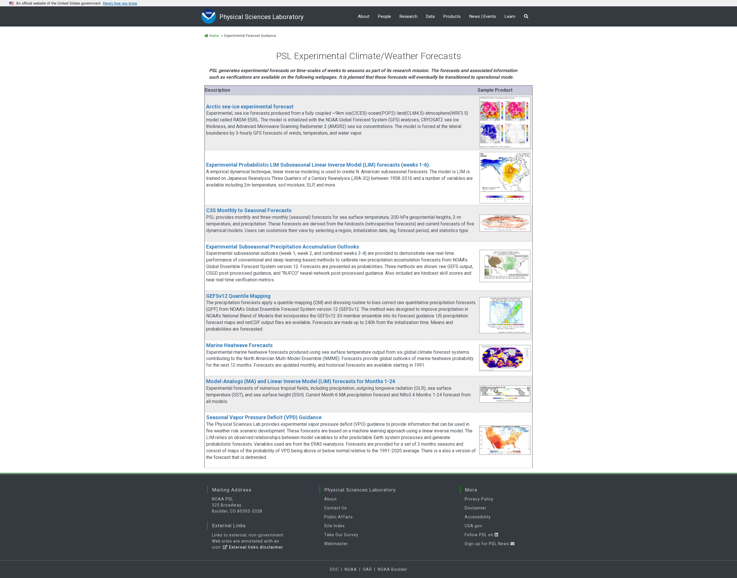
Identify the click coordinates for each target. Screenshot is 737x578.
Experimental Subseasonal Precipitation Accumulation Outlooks (282, 247)
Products (452, 16)
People (384, 16)
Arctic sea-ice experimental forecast (250, 106)
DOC (334, 569)
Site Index (334, 526)
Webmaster (336, 543)
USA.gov (473, 526)
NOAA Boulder (392, 569)
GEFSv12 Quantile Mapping (238, 296)
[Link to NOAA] (210, 16)
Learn (510, 16)
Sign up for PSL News (487, 543)
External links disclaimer (255, 547)
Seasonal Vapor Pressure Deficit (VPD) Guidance (264, 417)
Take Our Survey (341, 534)
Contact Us (335, 508)
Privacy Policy (479, 499)
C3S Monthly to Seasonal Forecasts (248, 210)
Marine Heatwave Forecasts (239, 345)
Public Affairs (338, 517)
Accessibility (478, 517)
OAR (367, 569)
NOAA (351, 569)
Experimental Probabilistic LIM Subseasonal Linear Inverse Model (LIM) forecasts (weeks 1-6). (318, 165)
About (363, 16)
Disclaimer (476, 508)
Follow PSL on (480, 534)
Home (213, 36)
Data (430, 16)
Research (408, 16)
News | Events (482, 16)
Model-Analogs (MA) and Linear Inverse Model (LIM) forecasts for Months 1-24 (300, 381)
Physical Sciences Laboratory (261, 16)
